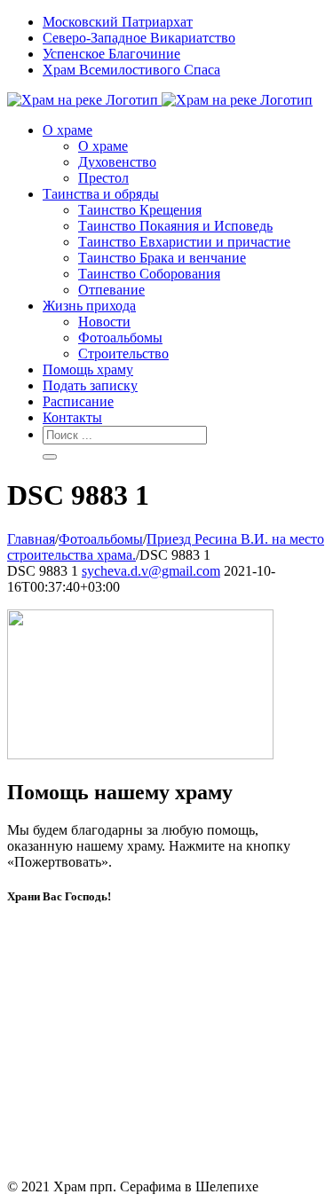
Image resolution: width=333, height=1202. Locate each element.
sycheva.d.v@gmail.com (151, 570)
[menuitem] (184, 22)
